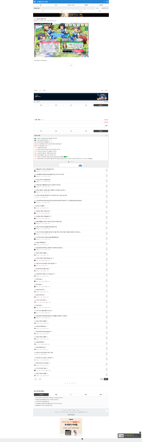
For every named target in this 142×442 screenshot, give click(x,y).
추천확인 (36, 90)
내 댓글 (61, 11)
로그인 (64, 410)
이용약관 (57, 412)
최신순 (42, 119)
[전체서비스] (107, 1)
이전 (71, 105)
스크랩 (106, 90)
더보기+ (106, 135)
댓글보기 (101, 131)
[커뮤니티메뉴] (35, 1)
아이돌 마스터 (41, 1)
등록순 (39, 119)
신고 (40, 90)
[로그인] (104, 1)
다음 (86, 105)
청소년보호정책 (73, 412)
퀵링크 (74, 410)
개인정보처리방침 (64, 412)
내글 (43, 11)
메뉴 (35, 101)
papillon (36, 20)
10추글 (80, 11)
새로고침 (106, 119)
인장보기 (38, 101)
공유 (102, 90)
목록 (41, 105)
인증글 (99, 11)
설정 (78, 410)
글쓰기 (107, 8)
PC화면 (69, 410)
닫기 (140, 432)
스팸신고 (44, 90)
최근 (36, 379)
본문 (56, 105)
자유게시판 (36, 8)
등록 (106, 125)
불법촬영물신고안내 (82, 412)
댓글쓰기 (101, 105)
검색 (102, 379)
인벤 (46, 1)
